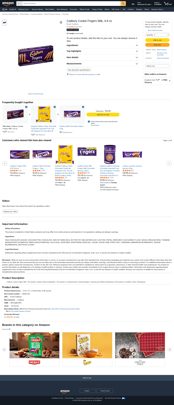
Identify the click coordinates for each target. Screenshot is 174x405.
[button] (4, 9)
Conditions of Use (57, 398)
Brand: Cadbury (72, 24)
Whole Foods (85, 9)
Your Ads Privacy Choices (113, 398)
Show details (95, 125)
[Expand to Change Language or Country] (134, 4)
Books (107, 9)
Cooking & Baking (36, 14)
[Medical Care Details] (29, 9)
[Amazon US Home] (64, 391)
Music (147, 9)
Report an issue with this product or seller (84, 74)
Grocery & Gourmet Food (10, 14)
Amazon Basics (37, 9)
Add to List (151, 66)
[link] (44, 114)
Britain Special (161, 50)
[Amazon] (8, 4)
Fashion (131, 9)
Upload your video (10, 211)
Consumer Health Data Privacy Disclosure (89, 398)
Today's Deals (97, 9)
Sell (124, 9)
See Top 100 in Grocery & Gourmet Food (63, 309)
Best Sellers (50, 9)
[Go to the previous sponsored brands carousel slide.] (4, 349)
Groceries (73, 9)
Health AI (12, 9)
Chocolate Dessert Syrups (21, 311)
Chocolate (65, 14)
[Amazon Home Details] (163, 9)
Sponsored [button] (5, 329)
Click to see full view (35, 94)
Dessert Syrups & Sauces (52, 14)
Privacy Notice (69, 398)
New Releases (62, 9)
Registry (139, 9)
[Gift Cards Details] (120, 9)
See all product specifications (79, 70)
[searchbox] (71, 3)
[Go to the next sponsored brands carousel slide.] (170, 349)
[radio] (4, 23)
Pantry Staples (24, 14)
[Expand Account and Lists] (151, 4)
